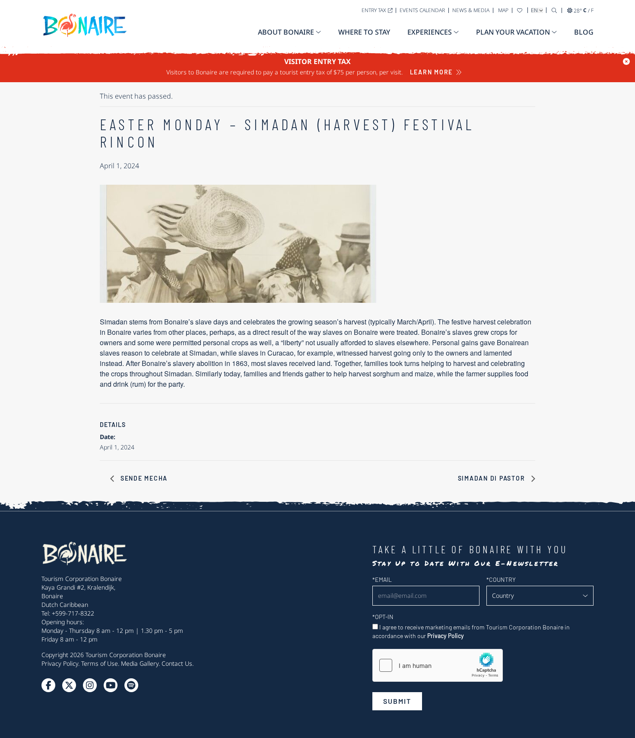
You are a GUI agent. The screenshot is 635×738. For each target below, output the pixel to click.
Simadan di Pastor (492, 478)
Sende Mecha (143, 478)
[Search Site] (554, 10)
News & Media (470, 10)
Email (382, 579)
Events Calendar (422, 10)
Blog (584, 32)
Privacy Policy (59, 663)
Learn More (431, 72)
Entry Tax (374, 10)
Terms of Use (99, 663)
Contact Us (177, 663)
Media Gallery (140, 663)
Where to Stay (364, 32)
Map (503, 10)
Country (501, 579)
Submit (397, 701)
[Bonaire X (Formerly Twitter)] (48, 685)
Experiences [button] (429, 32)
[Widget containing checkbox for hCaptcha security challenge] (437, 665)
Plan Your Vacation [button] (513, 32)
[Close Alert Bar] (626, 61)
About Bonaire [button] (286, 32)
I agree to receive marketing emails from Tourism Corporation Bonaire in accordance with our (471, 631)
